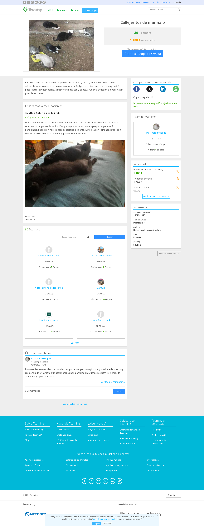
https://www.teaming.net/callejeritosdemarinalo (155, 105)
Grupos (75, 10)
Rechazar (107, 524)
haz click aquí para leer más (103, 519)
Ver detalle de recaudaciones (156, 196)
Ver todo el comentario (113, 381)
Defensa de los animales (77, 460)
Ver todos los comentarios (75, 404)
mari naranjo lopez (41, 358)
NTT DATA (156, 429)
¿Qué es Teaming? (57, 10)
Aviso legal (93, 435)
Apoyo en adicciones (34, 460)
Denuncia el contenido (169, 253)
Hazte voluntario (127, 443)
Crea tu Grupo (63, 429)
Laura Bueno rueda (101, 320)
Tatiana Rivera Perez (101, 255)
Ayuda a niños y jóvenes (117, 465)
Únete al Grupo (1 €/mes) (142, 54)
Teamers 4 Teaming (129, 438)
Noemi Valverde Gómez (49, 255)
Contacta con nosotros (98, 440)
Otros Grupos (153, 470)
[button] (74, 208)
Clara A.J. (100, 287)
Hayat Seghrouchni (49, 320)
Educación (70, 470)
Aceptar (96, 524)
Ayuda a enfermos (33, 465)
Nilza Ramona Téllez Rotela (49, 287)
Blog (27, 440)
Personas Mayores (155, 465)
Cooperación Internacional (37, 470)
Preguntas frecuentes (98, 429)
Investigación (153, 460)
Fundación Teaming (34, 429)
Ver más (75, 342)
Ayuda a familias (113, 460)
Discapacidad (72, 465)
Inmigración (111, 470)
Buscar (109, 237)
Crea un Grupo (90, 10)
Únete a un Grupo (65, 435)
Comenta (119, 391)
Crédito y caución (159, 435)
